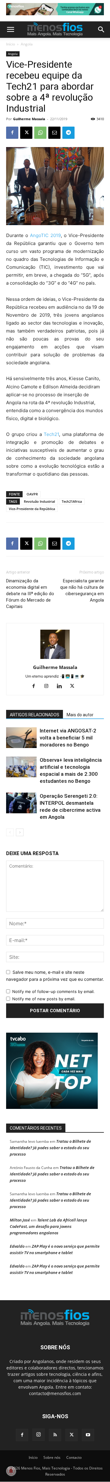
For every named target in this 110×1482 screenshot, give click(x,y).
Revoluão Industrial (39, 501)
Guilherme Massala (29, 119)
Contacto (74, 1457)
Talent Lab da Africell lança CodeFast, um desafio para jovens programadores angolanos (48, 1226)
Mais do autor (80, 714)
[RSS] (55, 1435)
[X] (26, 133)
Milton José (20, 1220)
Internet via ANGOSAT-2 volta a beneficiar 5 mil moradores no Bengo (68, 738)
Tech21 (51, 434)
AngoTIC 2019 (45, 235)
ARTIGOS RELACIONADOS (34, 714)
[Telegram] (68, 133)
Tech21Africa (72, 501)
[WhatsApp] (40, 133)
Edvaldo (17, 1246)
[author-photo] (55, 658)
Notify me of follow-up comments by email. (53, 991)
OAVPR (32, 494)
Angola (27, 44)
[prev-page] (10, 832)
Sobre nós (52, 1457)
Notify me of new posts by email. (43, 998)
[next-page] (20, 832)
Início (10, 44)
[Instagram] (49, 686)
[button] (10, 29)
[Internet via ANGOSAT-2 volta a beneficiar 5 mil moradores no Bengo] (21, 737)
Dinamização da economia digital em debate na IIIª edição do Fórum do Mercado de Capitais (30, 593)
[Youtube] (88, 1435)
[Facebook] (12, 133)
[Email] (54, 133)
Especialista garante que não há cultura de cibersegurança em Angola (82, 590)
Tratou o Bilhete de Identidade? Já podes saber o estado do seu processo (50, 1147)
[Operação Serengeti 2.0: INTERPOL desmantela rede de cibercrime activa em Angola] (21, 803)
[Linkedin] (62, 686)
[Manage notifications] (11, 1471)
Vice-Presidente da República (32, 508)
